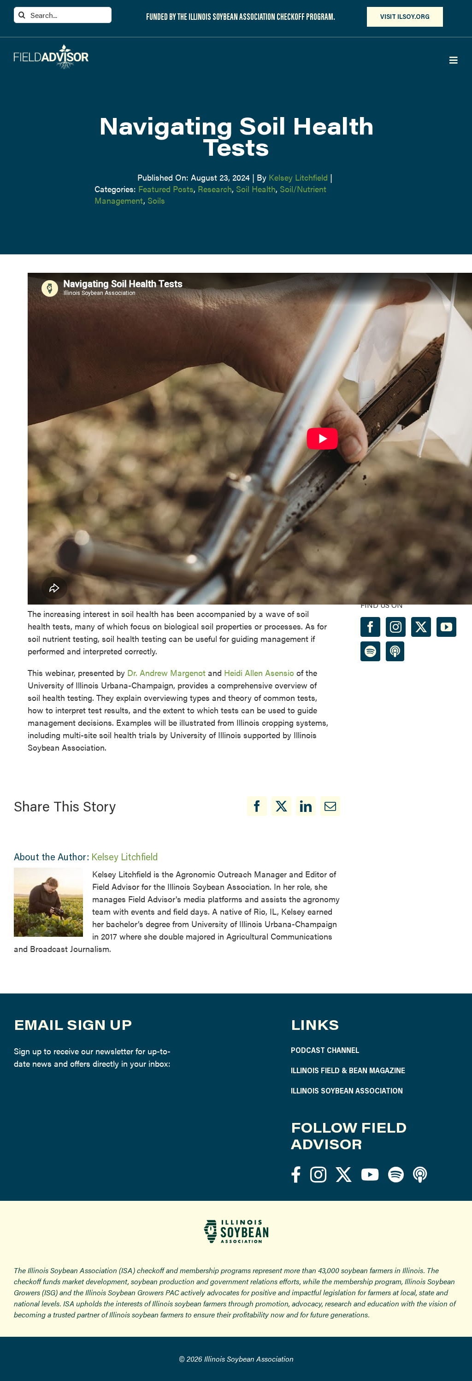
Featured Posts (166, 188)
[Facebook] (257, 806)
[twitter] (344, 1174)
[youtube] (370, 1174)
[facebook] (296, 1174)
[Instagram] (396, 627)
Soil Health (256, 188)
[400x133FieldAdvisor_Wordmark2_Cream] (51, 48)
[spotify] (396, 1174)
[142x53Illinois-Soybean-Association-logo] (236, 1223)
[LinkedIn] (306, 806)
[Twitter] (421, 627)
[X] (281, 806)
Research (215, 188)
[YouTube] (446, 627)
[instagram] (318, 1174)
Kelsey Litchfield (298, 177)
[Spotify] (370, 651)
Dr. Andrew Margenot (166, 672)
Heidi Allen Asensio (259, 672)
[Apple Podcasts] (395, 651)
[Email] (330, 806)
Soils (156, 200)
